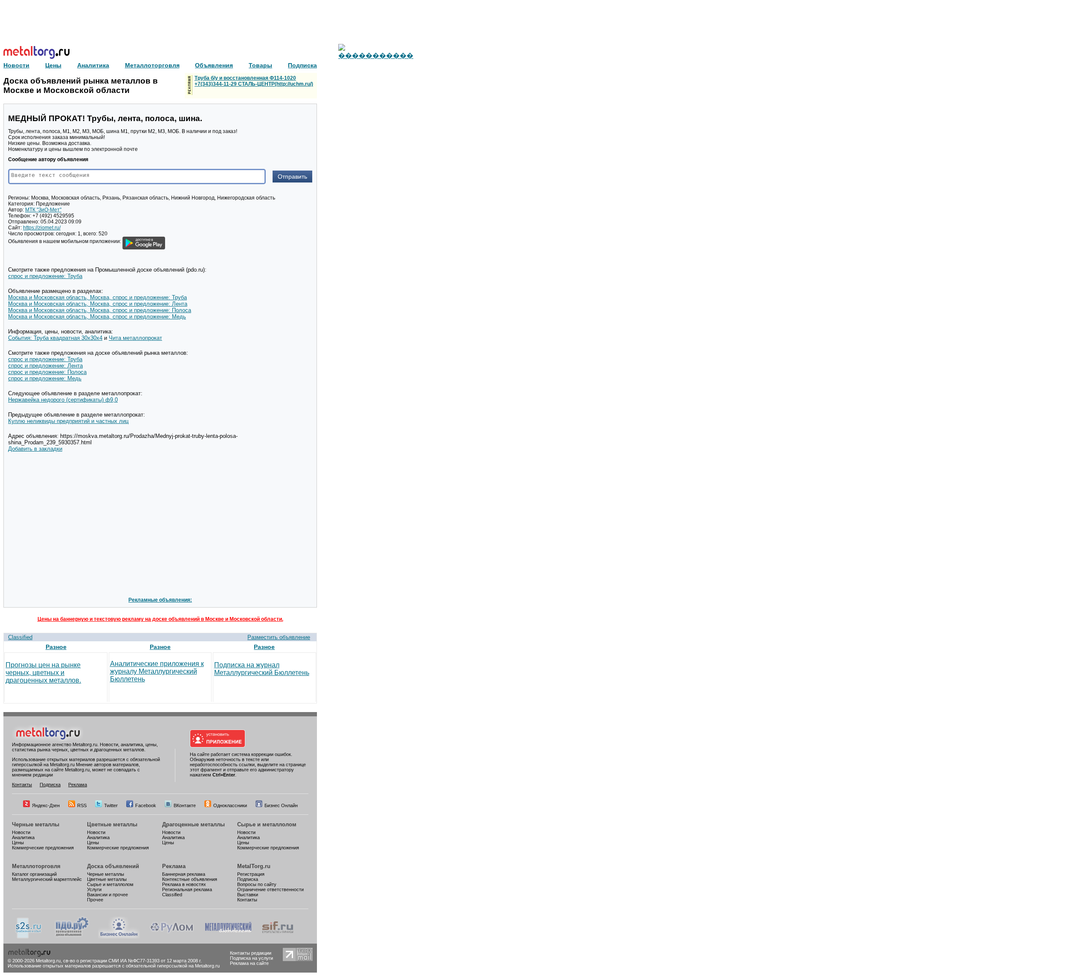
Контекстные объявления (189, 879)
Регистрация (250, 874)
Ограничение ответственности (270, 889)
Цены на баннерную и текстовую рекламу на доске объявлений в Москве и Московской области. (160, 619)
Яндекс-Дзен (46, 805)
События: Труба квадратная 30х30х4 (55, 338)
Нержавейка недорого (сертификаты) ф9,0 (63, 400)
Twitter (111, 805)
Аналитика (23, 837)
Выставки (247, 894)
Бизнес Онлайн (281, 805)
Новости (21, 832)
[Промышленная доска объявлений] (72, 936)
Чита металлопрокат (135, 338)
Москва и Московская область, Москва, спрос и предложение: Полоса (99, 310)
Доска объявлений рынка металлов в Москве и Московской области (80, 85)
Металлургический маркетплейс (47, 879)
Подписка (50, 784)
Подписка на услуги (251, 958)
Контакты (22, 784)
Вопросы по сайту (256, 884)
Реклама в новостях (184, 884)
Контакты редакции (250, 953)
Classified (20, 637)
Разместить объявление (278, 637)
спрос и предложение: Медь (44, 378)
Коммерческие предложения (43, 847)
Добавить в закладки (35, 449)
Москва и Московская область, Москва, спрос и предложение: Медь (97, 316)
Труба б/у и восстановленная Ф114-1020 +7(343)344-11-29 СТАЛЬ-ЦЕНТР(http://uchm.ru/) (254, 81)
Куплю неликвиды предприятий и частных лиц (68, 421)
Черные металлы (35, 824)
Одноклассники (230, 805)
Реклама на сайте (249, 963)
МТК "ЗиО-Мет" (43, 210)
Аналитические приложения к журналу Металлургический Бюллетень (157, 671)
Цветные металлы (112, 824)
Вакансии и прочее (107, 894)
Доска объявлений (113, 866)
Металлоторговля (36, 866)
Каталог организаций (34, 874)
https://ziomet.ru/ (42, 228)
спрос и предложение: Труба (45, 276)
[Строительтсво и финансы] (277, 936)
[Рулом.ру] (172, 936)
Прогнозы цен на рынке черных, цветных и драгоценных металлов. (43, 672)
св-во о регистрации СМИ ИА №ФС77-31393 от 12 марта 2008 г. (132, 960)
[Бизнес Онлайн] (119, 936)
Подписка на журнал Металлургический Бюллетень (261, 668)
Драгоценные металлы (193, 824)
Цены (18, 842)
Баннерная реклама (183, 874)
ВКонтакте (185, 805)
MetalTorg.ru (253, 866)
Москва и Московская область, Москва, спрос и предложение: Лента (97, 304)
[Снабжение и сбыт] (29, 936)
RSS (82, 805)
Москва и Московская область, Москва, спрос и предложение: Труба (97, 297)
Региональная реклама (187, 889)
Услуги (94, 889)
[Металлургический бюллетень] (228, 936)
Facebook (145, 805)
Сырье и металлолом (266, 824)
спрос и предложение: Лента (45, 365)
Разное (56, 646)
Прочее (95, 899)
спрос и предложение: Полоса (47, 372)
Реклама (77, 784)
